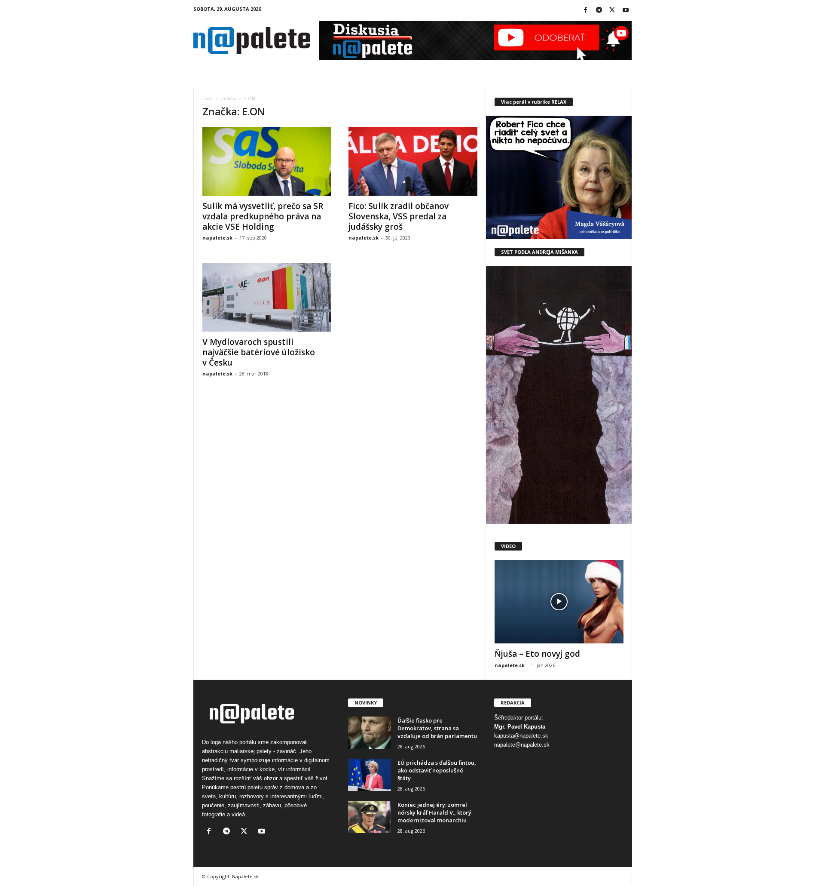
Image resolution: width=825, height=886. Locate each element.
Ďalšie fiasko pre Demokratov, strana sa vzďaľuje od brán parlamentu (437, 728)
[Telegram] (599, 10)
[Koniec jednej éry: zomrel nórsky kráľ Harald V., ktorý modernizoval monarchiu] (369, 817)
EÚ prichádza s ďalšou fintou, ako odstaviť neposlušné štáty (436, 770)
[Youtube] (625, 10)
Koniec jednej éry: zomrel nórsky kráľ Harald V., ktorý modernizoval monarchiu (434, 812)
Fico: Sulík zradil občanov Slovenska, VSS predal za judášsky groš (398, 216)
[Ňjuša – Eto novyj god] (559, 601)
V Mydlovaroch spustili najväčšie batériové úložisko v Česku (258, 352)
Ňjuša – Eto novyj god (537, 653)
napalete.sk (217, 237)
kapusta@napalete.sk (521, 735)
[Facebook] (586, 10)
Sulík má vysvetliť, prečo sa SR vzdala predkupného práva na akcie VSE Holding (262, 216)
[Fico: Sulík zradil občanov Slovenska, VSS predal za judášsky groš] (412, 161)
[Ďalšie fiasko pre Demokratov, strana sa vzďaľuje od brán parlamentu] (369, 733)
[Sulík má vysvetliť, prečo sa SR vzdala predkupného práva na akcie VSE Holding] (266, 161)
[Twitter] (612, 10)
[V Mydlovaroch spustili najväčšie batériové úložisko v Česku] (266, 297)
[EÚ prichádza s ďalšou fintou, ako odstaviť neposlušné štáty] (369, 775)
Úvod (207, 98)
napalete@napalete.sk (522, 744)
